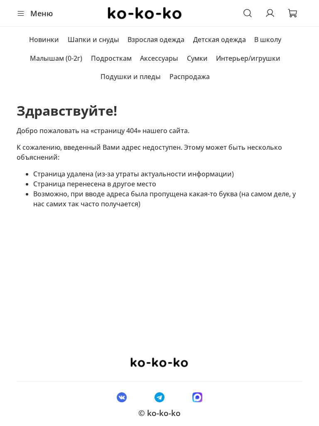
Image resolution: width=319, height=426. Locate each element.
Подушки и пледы (131, 76)
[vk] (121, 396)
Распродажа (189, 76)
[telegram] (159, 396)
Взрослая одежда (156, 39)
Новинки (44, 39)
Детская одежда (219, 39)
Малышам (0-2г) (56, 58)
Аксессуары (159, 58)
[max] (197, 396)
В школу (267, 39)
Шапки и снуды (93, 39)
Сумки (197, 58)
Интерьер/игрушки (248, 58)
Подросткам (111, 58)
